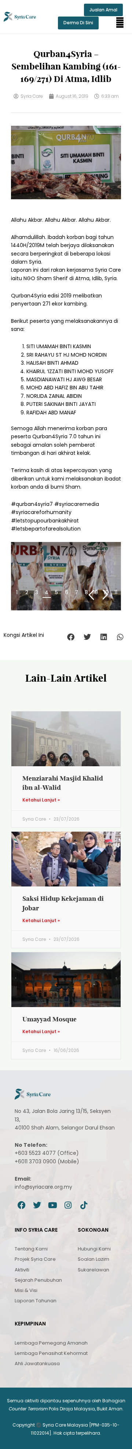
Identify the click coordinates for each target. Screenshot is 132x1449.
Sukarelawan (93, 1269)
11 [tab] (115, 592)
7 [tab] (76, 592)
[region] (66, 576)
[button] (119, 22)
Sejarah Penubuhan (38, 1280)
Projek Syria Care (35, 1259)
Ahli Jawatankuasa (37, 1363)
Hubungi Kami (94, 1248)
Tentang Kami (31, 1248)
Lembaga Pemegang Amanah (51, 1342)
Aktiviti (22, 1269)
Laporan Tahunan (35, 1300)
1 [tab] (17, 592)
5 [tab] (56, 592)
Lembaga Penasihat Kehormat (51, 1353)
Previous (91, 594)
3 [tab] (36, 592)
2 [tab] (26, 592)
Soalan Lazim (93, 1259)
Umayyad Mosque (49, 1019)
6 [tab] (66, 592)
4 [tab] (46, 592)
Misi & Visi (26, 1290)
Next (105, 594)
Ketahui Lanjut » (41, 800)
